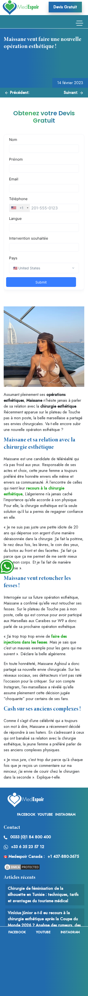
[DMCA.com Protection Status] (22, 866)
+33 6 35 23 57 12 (27, 847)
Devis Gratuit (65, 7)
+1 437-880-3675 (63, 856)
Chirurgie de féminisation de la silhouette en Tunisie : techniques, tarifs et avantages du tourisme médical (43, 895)
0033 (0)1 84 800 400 (30, 837)
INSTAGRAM (65, 814)
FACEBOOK (26, 814)
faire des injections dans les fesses (35, 639)
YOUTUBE (45, 814)
